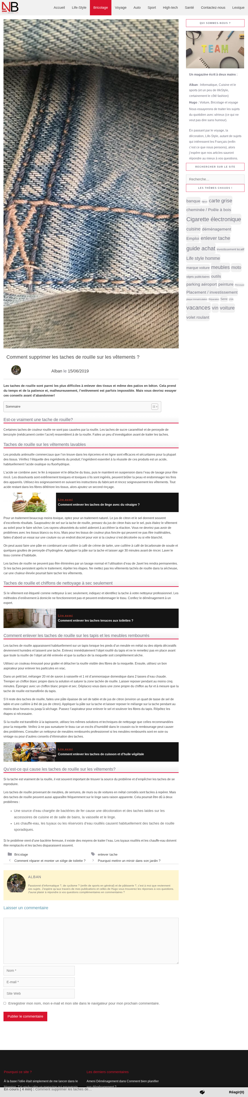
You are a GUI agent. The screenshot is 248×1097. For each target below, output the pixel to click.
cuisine (193, 228)
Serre (223, 299)
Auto (137, 8)
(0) (236, 1092)
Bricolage (100, 8)
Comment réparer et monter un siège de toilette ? (49, 861)
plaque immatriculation (196, 299)
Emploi (192, 238)
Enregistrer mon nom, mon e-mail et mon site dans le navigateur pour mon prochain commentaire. (84, 1003)
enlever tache (107, 854)
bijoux (204, 201)
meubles (220, 267)
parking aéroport (201, 284)
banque (193, 201)
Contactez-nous (213, 8)
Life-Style (79, 8)
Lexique (238, 8)
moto (236, 267)
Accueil (59, 8)
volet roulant (197, 317)
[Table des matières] (154, 407)
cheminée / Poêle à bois (208, 209)
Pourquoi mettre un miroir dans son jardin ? (129, 861)
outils (216, 276)
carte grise (220, 201)
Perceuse (239, 285)
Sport (152, 8)
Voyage (121, 8)
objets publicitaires (198, 276)
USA (231, 299)
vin (215, 308)
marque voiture (198, 268)
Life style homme (203, 258)
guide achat (200, 248)
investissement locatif (230, 249)
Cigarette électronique (213, 219)
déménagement (216, 229)
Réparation (214, 299)
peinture (225, 284)
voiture (227, 308)
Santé (189, 8)
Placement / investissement (212, 292)
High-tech (170, 8)
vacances (198, 307)
